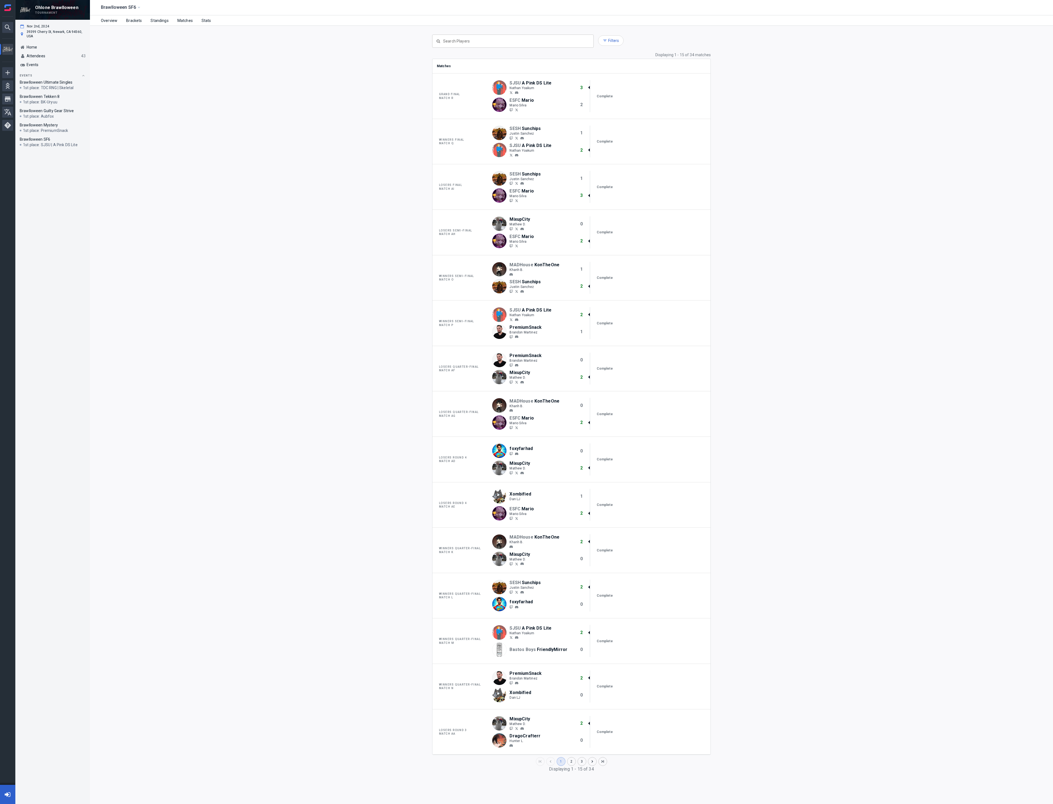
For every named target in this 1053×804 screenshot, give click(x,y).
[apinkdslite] (516, 93)
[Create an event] (7, 72)
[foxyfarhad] (511, 453)
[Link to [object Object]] (500, 87)
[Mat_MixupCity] (516, 229)
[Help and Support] (7, 125)
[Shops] (7, 99)
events (26, 75)
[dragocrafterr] (511, 746)
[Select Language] (7, 112)
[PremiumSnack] (511, 337)
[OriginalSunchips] (511, 138)
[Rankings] (7, 85)
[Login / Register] (7, 794)
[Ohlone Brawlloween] (7, 50)
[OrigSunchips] (516, 138)
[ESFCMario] (511, 109)
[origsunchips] (522, 138)
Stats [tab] (206, 20)
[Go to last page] (602, 761)
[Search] (7, 27)
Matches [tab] (185, 20)
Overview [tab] (109, 20)
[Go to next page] (592, 761)
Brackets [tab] (134, 20)
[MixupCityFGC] (511, 229)
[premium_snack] (516, 337)
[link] (516, 92)
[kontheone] (511, 274)
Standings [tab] (159, 20)
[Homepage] (7, 7)
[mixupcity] (522, 229)
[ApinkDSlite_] (511, 92)
